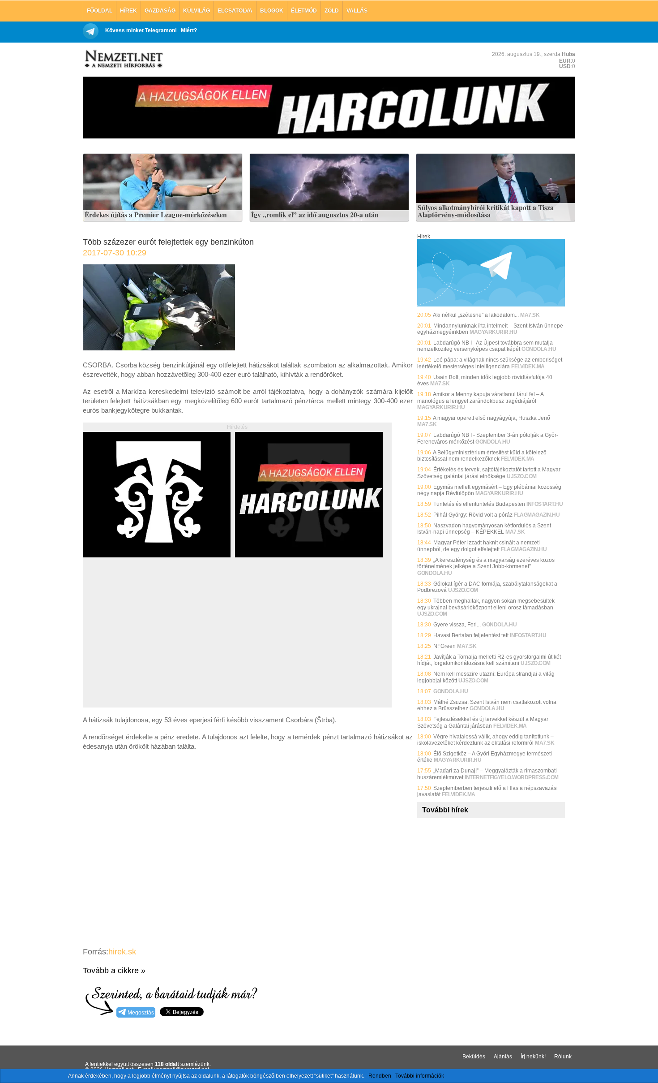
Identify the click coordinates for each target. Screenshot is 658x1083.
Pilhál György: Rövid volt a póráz (473, 515)
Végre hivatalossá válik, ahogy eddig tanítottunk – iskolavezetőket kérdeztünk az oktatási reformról (485, 740)
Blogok (271, 11)
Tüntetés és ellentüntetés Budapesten (479, 504)
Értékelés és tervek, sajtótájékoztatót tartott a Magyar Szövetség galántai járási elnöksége (488, 472)
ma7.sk (529, 315)
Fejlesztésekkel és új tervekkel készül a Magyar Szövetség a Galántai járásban (482, 722)
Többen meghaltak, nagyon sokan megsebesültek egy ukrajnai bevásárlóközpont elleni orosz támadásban (486, 604)
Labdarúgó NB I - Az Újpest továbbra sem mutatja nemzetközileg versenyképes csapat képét (485, 346)
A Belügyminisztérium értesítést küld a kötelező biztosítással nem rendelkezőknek (482, 455)
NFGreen (444, 646)
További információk (419, 1076)
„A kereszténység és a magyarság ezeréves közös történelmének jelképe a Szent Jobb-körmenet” (486, 563)
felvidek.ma (528, 366)
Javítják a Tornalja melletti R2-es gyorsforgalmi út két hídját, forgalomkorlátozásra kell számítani (489, 660)
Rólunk (563, 1056)
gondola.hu (538, 349)
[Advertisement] (158, 642)
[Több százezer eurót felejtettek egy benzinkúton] (159, 348)
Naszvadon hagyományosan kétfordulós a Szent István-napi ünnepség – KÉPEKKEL (484, 528)
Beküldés (473, 1056)
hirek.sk (122, 951)
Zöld (332, 11)
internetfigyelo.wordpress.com (512, 777)
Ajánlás (503, 1056)
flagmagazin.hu (537, 515)
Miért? (189, 30)
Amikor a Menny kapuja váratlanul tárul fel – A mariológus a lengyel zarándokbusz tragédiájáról (480, 397)
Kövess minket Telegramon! (141, 30)
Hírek (128, 11)
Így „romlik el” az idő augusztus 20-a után (315, 215)
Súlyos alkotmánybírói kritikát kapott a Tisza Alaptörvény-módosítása (486, 211)
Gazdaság (160, 11)
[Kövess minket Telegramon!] (491, 305)
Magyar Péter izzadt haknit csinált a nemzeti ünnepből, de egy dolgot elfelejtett (478, 545)
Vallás (356, 11)
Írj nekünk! (533, 1056)
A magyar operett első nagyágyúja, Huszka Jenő (491, 418)
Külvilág (196, 11)
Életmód (304, 11)
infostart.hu (544, 504)
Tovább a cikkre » (114, 970)
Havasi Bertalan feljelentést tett (470, 635)
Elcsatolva (235, 11)
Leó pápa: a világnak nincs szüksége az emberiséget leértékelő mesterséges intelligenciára (489, 363)
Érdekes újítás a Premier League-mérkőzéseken (156, 215)
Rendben (379, 1076)
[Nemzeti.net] (123, 59)
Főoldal (99, 11)
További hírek (445, 810)
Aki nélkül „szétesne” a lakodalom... (476, 315)
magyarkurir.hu (493, 332)
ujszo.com (522, 476)
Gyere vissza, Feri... (457, 624)
